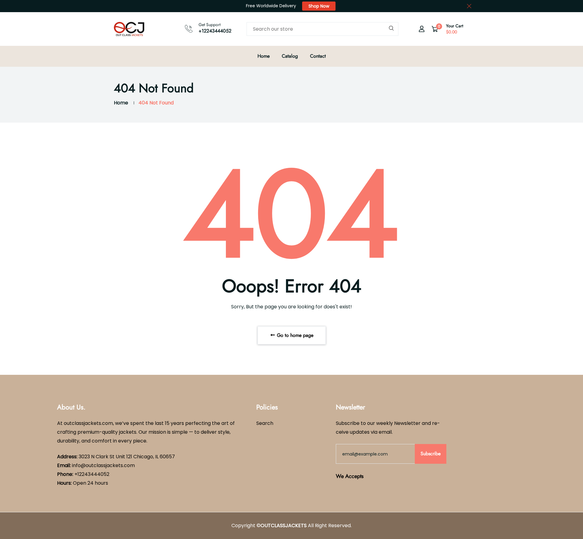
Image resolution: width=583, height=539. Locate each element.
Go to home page (294, 335)
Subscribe (431, 453)
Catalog (290, 56)
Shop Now (319, 6)
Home (263, 56)
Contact (318, 56)
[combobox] (322, 29)
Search (264, 423)
